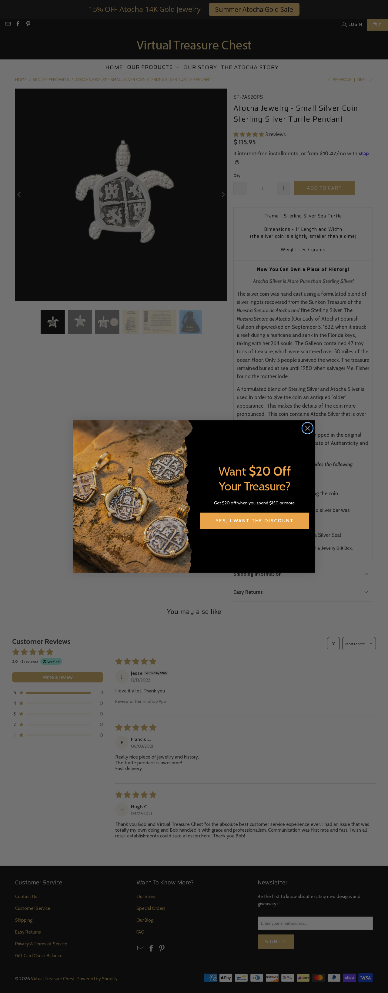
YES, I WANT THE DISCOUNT (255, 520)
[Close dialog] (307, 428)
